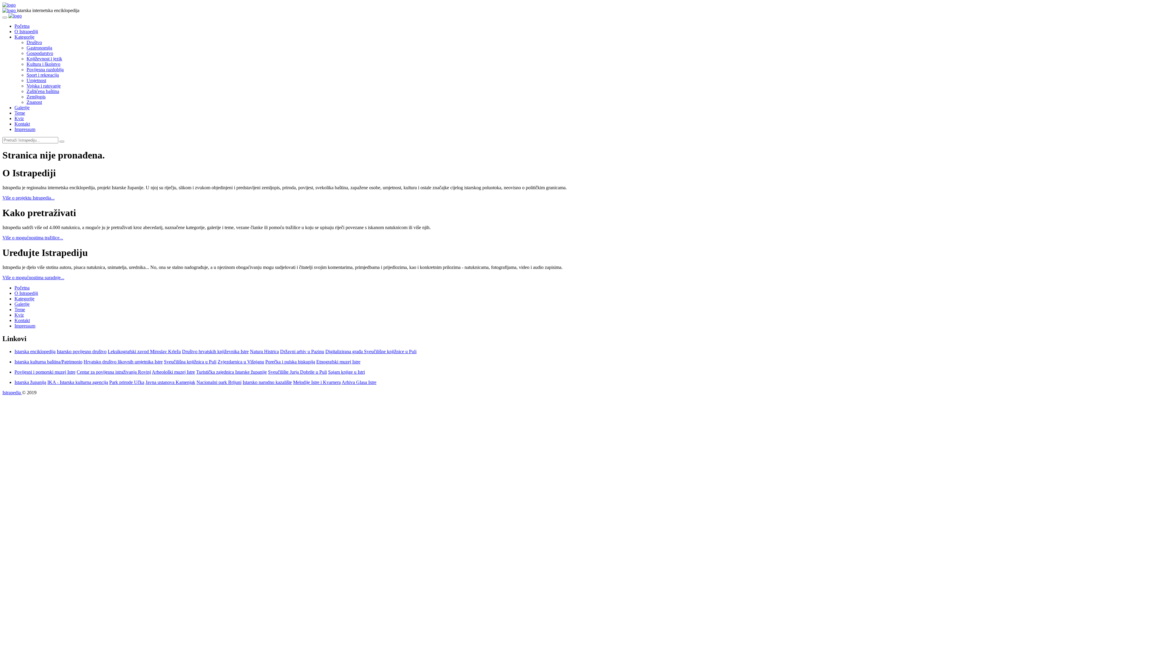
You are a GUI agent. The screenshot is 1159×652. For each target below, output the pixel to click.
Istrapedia (12, 392)
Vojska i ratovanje (44, 85)
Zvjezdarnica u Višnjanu (241, 361)
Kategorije (24, 37)
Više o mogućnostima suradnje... (33, 277)
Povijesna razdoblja (45, 69)
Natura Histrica (264, 351)
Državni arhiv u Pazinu (302, 351)
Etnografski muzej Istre (338, 361)
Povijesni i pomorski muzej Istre (44, 372)
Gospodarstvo (40, 53)
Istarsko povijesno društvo (82, 351)
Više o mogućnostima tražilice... (32, 237)
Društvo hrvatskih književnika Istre (215, 351)
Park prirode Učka (126, 382)
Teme (19, 113)
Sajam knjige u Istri (346, 372)
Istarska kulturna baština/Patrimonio (48, 361)
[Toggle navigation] (4, 17)
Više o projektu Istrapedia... (28, 197)
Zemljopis (36, 96)
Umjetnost (36, 80)
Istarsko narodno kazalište (267, 382)
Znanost (34, 102)
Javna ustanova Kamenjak (170, 382)
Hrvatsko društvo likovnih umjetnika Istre (123, 361)
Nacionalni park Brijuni (218, 382)
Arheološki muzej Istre (173, 372)
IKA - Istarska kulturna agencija (77, 382)
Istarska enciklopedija (35, 351)
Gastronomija (39, 47)
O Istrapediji (26, 31)
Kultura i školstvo (43, 64)
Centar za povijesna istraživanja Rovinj (114, 372)
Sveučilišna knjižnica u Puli (190, 361)
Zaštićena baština (43, 91)
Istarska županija (30, 382)
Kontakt (22, 123)
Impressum (24, 129)
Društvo (34, 42)
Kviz (19, 118)
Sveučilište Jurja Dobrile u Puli (297, 372)
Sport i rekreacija (43, 75)
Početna (22, 26)
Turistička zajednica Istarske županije (231, 372)
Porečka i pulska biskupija (290, 361)
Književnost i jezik (44, 58)
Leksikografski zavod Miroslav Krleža (144, 351)
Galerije (22, 107)
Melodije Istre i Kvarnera (317, 382)
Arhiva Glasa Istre (359, 382)
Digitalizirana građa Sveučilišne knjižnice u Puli (371, 351)
